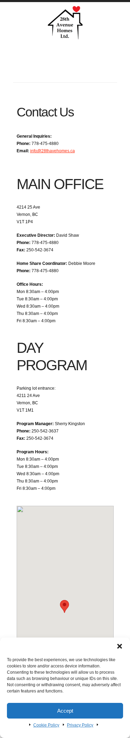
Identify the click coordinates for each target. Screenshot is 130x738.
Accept (65, 711)
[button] (119, 646)
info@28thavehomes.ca (52, 150)
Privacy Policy (80, 725)
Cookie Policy (46, 725)
